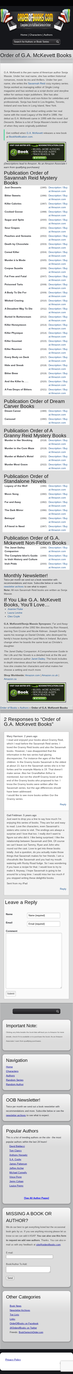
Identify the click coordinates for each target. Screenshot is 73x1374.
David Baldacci (17, 1146)
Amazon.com (32, 675)
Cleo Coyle (14, 616)
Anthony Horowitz (18, 1155)
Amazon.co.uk (50, 675)
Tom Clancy (15, 1150)
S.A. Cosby (15, 1159)
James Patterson (18, 1164)
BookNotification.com (21, 136)
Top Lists (14, 1314)
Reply (63, 804)
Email (9, 922)
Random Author (15, 1084)
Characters (35, 34)
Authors (48, 34)
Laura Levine (15, 612)
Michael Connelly (18, 1172)
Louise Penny (16, 1185)
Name (9, 914)
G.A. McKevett (35, 133)
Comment (11, 931)
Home (24, 34)
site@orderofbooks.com (48, 1244)
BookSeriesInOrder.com (31, 1332)
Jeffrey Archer (16, 1168)
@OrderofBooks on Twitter (23, 1328)
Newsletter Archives (20, 1310)
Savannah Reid (36, 83)
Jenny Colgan (16, 1181)
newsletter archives (14, 586)
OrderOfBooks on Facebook (24, 1323)
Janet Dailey (38, 658)
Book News (15, 1306)
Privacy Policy (13, 1359)
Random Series (14, 1080)
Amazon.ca (10, 679)
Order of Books (8, 707)
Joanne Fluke (15, 609)
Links (12, 1319)
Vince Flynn (15, 1177)
